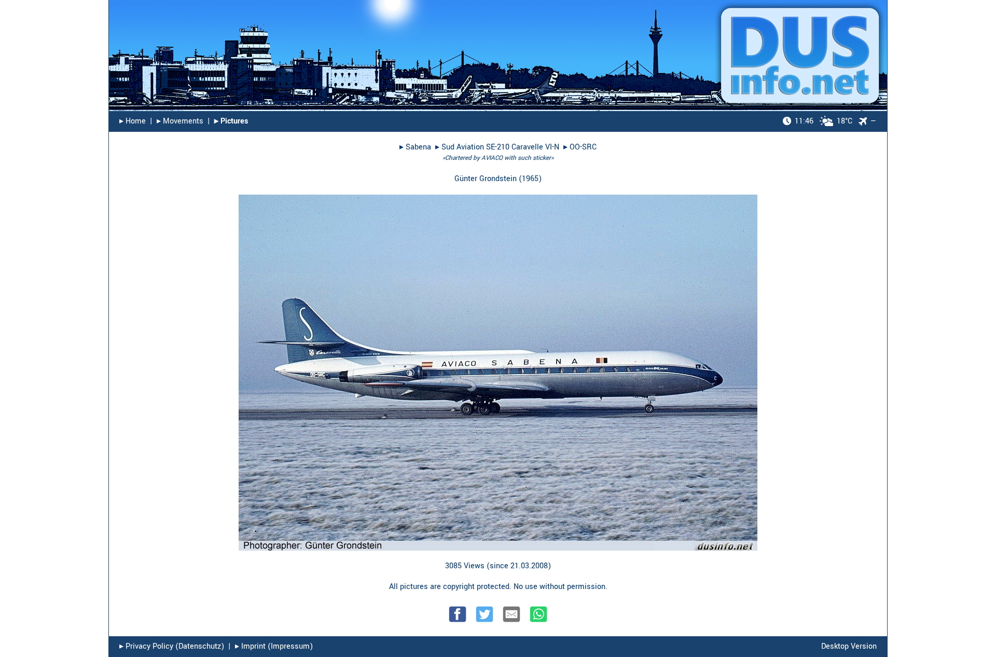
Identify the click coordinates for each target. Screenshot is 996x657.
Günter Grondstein (485, 178)
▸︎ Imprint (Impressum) (274, 646)
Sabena (418, 147)
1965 (530, 178)
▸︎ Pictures (231, 121)
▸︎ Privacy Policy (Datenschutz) (171, 646)
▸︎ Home (132, 121)
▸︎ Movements (180, 121)
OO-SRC (583, 147)
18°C (823, 121)
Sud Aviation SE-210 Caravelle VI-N (500, 147)
